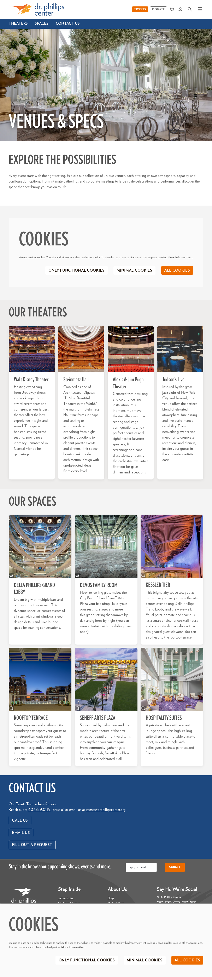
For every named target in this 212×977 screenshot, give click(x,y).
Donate (158, 9)
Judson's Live (65, 898)
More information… (180, 257)
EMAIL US (21, 833)
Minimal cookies (134, 270)
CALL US (20, 821)
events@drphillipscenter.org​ (105, 810)
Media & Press (116, 903)
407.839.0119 (39, 810)
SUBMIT (175, 867)
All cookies (177, 270)
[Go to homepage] (36, 9)
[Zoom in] (11, 575)
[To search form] (190, 9)
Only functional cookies (76, 270)
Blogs (111, 898)
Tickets (140, 9)
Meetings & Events (69, 903)
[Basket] (172, 9)
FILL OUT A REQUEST (32, 845)
